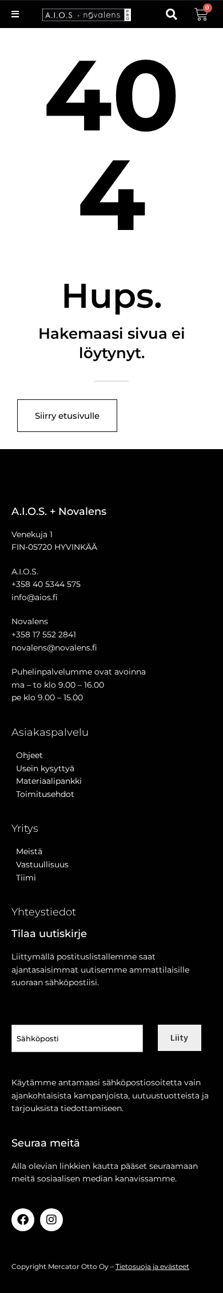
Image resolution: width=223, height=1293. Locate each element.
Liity (179, 1037)
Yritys (24, 828)
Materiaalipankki (46, 781)
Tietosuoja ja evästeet (152, 1266)
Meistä (26, 851)
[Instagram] (51, 1219)
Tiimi (26, 877)
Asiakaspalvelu (50, 732)
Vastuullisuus (40, 864)
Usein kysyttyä (42, 768)
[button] (171, 14)
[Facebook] (22, 1219)
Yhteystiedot (43, 912)
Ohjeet (27, 755)
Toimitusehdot (42, 794)
